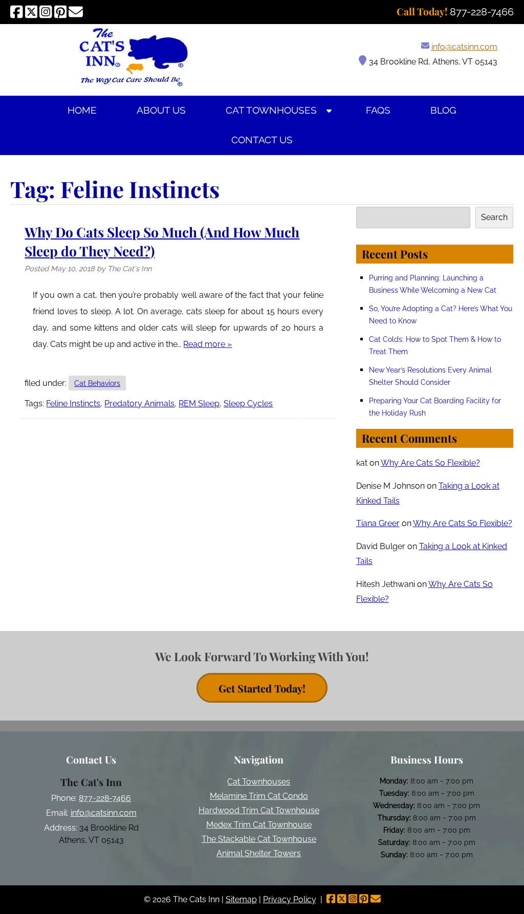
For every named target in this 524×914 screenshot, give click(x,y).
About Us (161, 110)
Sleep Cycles (248, 403)
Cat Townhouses (271, 110)
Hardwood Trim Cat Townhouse (259, 810)
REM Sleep (199, 403)
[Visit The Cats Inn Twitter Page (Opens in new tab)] (31, 12)
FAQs (378, 110)
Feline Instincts (73, 403)
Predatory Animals (139, 403)
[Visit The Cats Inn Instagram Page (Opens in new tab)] (45, 12)
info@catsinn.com (464, 47)
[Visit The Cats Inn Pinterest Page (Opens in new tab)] (60, 12)
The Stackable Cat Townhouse (259, 839)
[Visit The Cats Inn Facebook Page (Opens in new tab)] (16, 12)
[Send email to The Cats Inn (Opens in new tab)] (76, 12)
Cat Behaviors (97, 383)
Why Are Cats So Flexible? (430, 463)
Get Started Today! (262, 688)
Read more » (207, 344)
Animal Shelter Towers (258, 853)
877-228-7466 (105, 798)
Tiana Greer (378, 523)
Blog (443, 110)
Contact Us (262, 140)
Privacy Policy (289, 899)
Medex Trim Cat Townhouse (259, 825)
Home (82, 110)
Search (494, 217)
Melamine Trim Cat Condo (259, 796)
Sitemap (241, 899)
